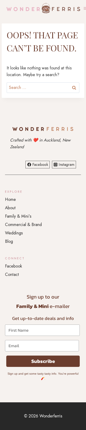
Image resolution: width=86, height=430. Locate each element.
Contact (12, 275)
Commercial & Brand (23, 225)
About (10, 208)
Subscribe (43, 361)
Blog (9, 241)
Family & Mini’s (18, 216)
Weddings (14, 233)
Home (10, 199)
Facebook (13, 266)
